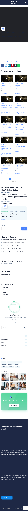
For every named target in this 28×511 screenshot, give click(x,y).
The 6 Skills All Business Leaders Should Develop (13, 251)
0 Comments (22, 211)
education (4, 364)
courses (19, 361)
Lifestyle (5, 294)
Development (4, 211)
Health (5, 292)
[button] (26, 2)
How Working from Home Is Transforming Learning (13, 242)
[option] (14, 213)
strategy (17, 366)
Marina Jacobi (14, 211)
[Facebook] (2, 65)
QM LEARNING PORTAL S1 (8, 366)
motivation (16, 364)
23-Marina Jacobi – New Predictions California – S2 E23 (6, 126)
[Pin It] (12, 65)
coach (9, 361)
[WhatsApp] (18, 65)
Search (3, 225)
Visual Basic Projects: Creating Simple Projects (12, 248)
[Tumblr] (15, 65)
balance (3, 361)
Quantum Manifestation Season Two (10, 61)
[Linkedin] (9, 65)
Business (5, 287)
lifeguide (10, 364)
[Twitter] (6, 65)
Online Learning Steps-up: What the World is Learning (14, 239)
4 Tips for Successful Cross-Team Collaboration (13, 245)
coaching (14, 361)
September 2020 (5, 274)
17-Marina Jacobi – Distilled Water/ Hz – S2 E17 (20, 166)
